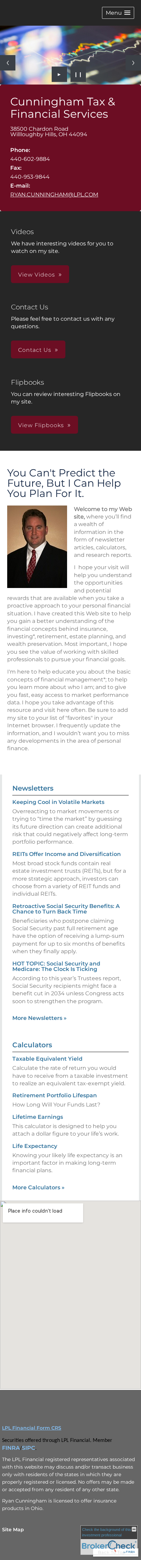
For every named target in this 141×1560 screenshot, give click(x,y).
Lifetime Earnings (37, 1117)
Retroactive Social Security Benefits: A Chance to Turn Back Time (66, 909)
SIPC (28, 1448)
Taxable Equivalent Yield (47, 1059)
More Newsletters (39, 1018)
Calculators (32, 1045)
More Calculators (38, 1187)
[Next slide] (133, 63)
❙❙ (78, 74)
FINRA (11, 1448)
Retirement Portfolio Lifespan (54, 1095)
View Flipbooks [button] (41, 425)
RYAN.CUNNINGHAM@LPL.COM (54, 194)
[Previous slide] (7, 63)
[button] (118, 13)
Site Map (13, 1529)
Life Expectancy (34, 1146)
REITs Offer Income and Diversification (66, 854)
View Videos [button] (36, 274)
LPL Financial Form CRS (31, 1428)
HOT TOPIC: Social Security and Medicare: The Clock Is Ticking (56, 966)
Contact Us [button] (34, 350)
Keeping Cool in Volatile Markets (58, 802)
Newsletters (32, 788)
